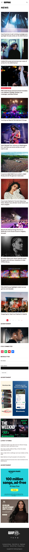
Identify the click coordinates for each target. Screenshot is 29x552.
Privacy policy (20, 546)
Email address (4, 365)
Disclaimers (6, 546)
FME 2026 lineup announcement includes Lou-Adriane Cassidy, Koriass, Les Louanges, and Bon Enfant (14, 92)
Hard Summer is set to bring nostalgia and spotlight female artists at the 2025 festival (14, 35)
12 (18, 320)
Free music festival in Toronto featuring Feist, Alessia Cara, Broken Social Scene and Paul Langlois (14, 202)
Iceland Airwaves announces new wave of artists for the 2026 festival (14, 62)
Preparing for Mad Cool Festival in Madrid (14, 314)
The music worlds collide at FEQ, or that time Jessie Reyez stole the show (13, 449)
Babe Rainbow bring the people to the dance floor (13, 457)
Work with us (15, 544)
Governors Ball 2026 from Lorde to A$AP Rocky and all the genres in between (13, 175)
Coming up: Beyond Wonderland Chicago (14, 120)
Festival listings (6, 88)
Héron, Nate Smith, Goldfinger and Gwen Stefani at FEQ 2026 (14, 453)
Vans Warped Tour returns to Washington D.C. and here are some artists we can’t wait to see (14, 147)
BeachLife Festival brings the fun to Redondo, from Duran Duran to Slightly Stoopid (13, 231)
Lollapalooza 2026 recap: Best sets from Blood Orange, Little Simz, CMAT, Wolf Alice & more (14, 445)
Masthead (22, 544)
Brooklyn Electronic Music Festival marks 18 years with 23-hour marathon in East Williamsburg (14, 260)
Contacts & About (6, 544)
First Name (3, 360)
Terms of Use (13, 546)
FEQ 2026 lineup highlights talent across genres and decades (13, 288)
